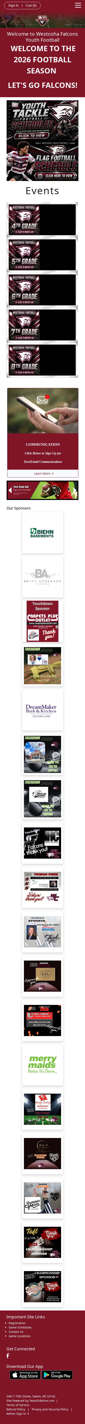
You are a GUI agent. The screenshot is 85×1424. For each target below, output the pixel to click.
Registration (17, 1323)
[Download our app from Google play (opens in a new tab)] (57, 1375)
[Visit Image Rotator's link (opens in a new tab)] (41, 490)
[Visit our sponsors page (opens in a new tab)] (42, 532)
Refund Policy (15, 1409)
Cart (31, 5)
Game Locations (20, 1336)
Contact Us (16, 1332)
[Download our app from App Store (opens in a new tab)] (25, 1375)
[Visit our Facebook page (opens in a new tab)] (8, 1356)
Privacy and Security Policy (50, 1409)
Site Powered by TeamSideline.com (30, 1401)
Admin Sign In (17, 1414)
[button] (10, 490)
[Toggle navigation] (78, 5)
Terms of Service (17, 1405)
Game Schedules (20, 1327)
